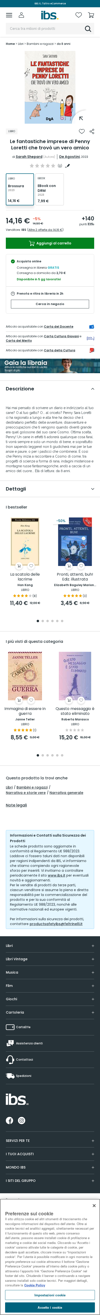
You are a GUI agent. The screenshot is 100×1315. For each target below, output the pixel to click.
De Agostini (69, 156)
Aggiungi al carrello (53, 243)
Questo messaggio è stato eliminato (75, 711)
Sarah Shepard (29, 156)
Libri (9, 787)
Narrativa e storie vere (26, 792)
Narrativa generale (66, 792)
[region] (50, 1257)
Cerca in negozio (50, 304)
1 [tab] (50, 120)
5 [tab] (57, 621)
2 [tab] (43, 621)
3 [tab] (48, 621)
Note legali (16, 805)
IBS (23, 230)
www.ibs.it (56, 875)
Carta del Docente (58, 326)
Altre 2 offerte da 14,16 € (45, 230)
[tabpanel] (50, 87)
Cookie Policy (34, 1285)
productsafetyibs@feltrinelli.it (56, 923)
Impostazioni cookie (50, 1295)
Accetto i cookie (50, 1307)
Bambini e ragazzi (32, 787)
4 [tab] (52, 621)
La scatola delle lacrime (25, 577)
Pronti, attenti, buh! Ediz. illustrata (75, 577)
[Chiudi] (94, 1205)
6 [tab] (62, 621)
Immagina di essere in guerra (25, 711)
